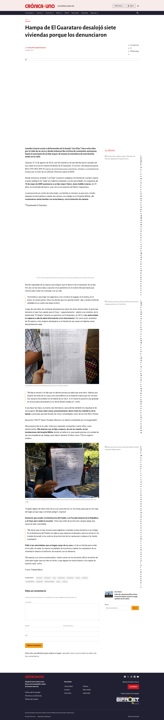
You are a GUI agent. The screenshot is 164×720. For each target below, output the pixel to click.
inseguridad (39, 581)
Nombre (27, 625)
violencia (64, 581)
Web (26, 635)
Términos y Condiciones (33, 696)
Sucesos (39, 13)
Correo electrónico (68, 625)
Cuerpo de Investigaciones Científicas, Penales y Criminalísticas (72, 169)
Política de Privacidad (32, 692)
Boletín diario (119, 6)
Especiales (84, 13)
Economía (49, 13)
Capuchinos (47, 578)
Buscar (107, 604)
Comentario (28, 602)
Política (58, 13)
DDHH (67, 13)
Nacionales (75, 13)
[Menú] (138, 6)
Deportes (94, 13)
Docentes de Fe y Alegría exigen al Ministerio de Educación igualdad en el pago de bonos (141, 231)
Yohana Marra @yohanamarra (36, 47)
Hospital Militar (30, 581)
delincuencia (61, 578)
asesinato (39, 578)
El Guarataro (70, 578)
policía (58, 581)
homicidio (84, 578)
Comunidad (29, 13)
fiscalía (78, 578)
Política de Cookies (31, 699)
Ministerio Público (49, 581)
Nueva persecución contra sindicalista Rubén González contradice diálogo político (141, 521)
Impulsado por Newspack (44, 716)
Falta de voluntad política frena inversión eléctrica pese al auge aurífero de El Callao (125, 596)
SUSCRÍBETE (133, 686)
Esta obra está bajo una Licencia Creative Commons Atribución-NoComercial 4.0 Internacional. (49, 712)
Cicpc (54, 578)
